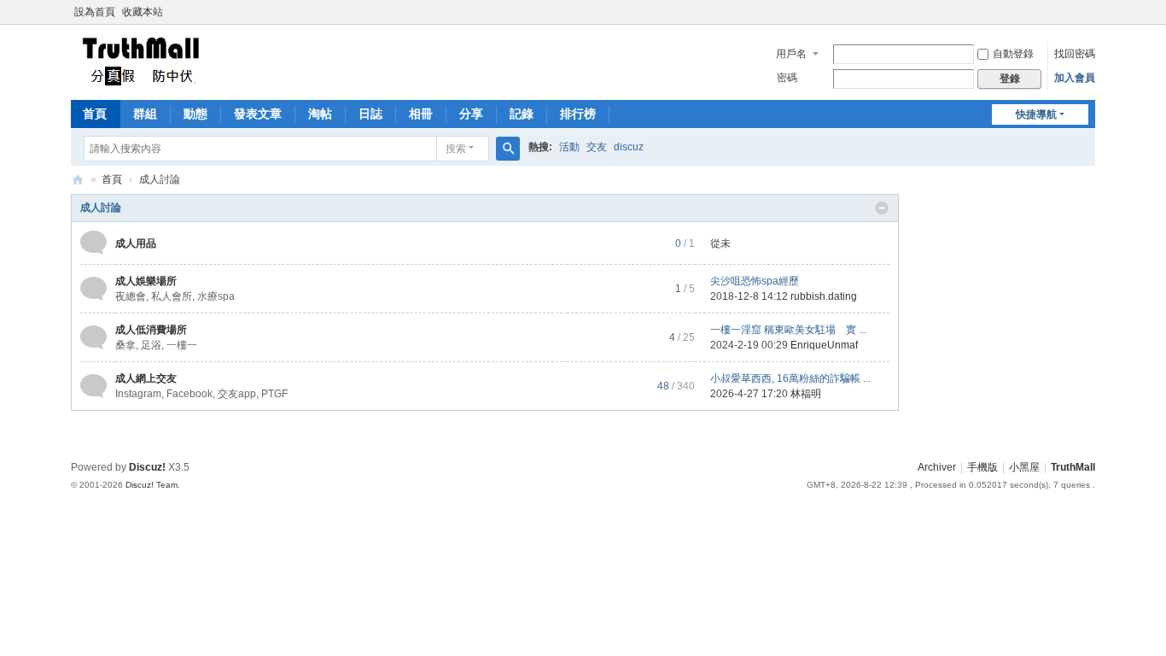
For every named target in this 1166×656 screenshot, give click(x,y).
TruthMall (78, 179)
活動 (569, 147)
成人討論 (100, 208)
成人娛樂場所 (146, 281)
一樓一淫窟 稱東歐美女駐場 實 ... (788, 330)
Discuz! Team (151, 484)
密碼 (787, 78)
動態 (195, 113)
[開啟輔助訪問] (1091, 12)
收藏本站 (142, 12)
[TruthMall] (139, 61)
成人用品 (135, 243)
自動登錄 (1013, 54)
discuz (629, 147)
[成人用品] (93, 243)
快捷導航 (1036, 114)
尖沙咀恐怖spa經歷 (754, 281)
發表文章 (258, 113)
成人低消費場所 (151, 330)
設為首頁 (94, 12)
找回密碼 (1074, 54)
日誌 (370, 113)
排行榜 (578, 113)
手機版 (982, 467)
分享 (471, 113)
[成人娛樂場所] (93, 288)
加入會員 (1074, 78)
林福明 (805, 394)
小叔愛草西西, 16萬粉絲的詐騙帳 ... (790, 378)
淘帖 (320, 113)
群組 (145, 113)
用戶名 (791, 54)
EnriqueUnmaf (824, 345)
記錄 (521, 113)
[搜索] (508, 149)
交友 (596, 147)
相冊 (421, 113)
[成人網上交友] (93, 385)
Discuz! (147, 467)
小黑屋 (1024, 467)
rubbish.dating (823, 296)
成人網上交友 (146, 378)
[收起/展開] (881, 208)
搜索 (456, 149)
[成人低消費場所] (93, 337)
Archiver (937, 467)
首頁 (95, 113)
